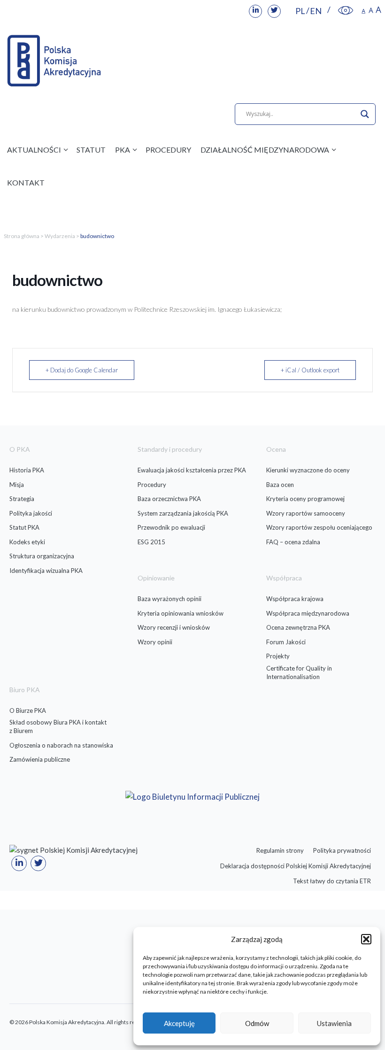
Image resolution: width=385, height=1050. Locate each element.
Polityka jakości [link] (30, 513)
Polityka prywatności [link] (342, 850)
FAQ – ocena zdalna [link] (293, 542)
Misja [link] (16, 484)
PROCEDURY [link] (168, 149)
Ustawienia (334, 1023)
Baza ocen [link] (280, 484)
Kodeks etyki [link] (27, 542)
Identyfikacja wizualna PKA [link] (46, 570)
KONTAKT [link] (26, 182)
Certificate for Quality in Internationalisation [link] (299, 672)
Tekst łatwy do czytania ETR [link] (332, 881)
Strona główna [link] (21, 235)
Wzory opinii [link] (155, 642)
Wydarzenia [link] (60, 235)
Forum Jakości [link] (286, 642)
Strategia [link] (21, 498)
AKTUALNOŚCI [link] (34, 149)
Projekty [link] (278, 656)
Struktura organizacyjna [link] (41, 556)
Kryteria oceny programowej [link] (305, 498)
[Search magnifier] (364, 114)
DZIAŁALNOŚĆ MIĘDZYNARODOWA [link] (264, 149)
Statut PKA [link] (24, 527)
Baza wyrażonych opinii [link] (169, 598)
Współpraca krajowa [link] (294, 598)
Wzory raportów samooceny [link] (305, 513)
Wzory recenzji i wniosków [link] (174, 627)
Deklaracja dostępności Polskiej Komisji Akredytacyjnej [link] (295, 866)
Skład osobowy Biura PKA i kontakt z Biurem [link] (58, 726)
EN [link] (316, 11)
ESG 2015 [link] (151, 542)
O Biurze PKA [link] (27, 710)
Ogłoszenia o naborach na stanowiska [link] (61, 745)
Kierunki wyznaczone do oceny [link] (308, 470)
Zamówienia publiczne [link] (39, 759)
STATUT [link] (91, 149)
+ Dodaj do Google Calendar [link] (82, 370)
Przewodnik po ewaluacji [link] (171, 527)
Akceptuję (179, 1023)
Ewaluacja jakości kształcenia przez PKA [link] (192, 470)
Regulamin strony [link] (280, 850)
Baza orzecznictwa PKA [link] (169, 498)
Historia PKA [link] (26, 470)
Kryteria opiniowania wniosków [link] (180, 613)
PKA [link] (122, 149)
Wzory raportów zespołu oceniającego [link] (319, 527)
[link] (255, 11)
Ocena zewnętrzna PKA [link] (298, 627)
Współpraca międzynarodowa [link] (307, 613)
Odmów (257, 1023)
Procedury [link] (152, 484)
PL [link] (300, 11)
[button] (366, 939)
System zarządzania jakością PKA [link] (183, 513)
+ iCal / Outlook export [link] (310, 370)
